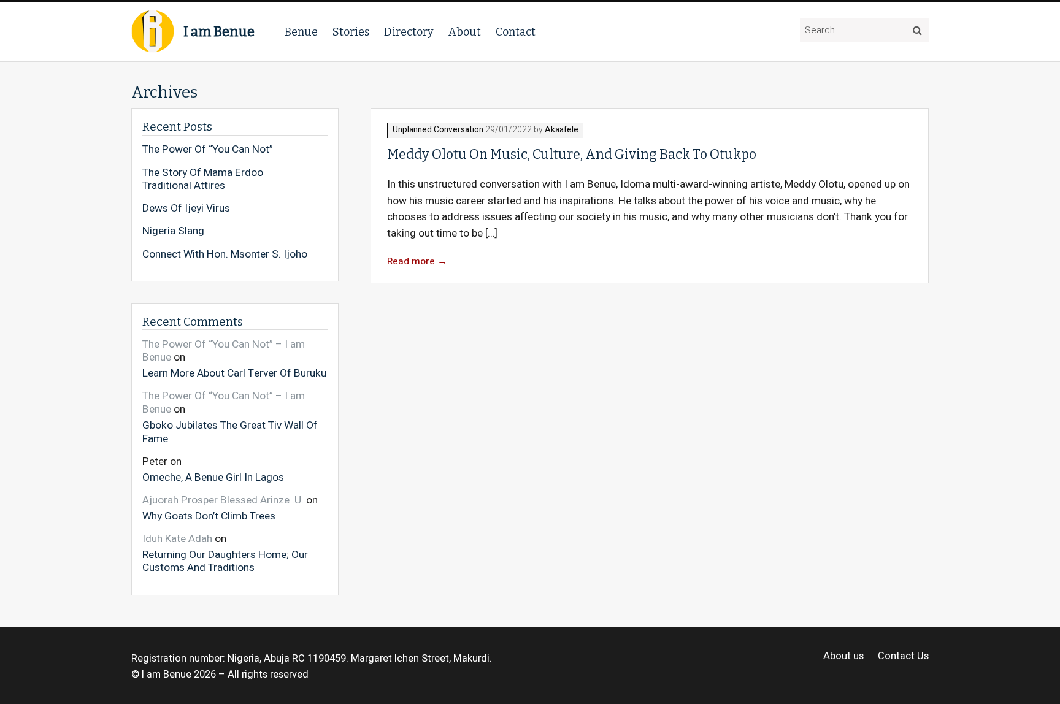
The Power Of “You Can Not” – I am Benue (223, 351)
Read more (417, 261)
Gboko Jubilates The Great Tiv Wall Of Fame (230, 431)
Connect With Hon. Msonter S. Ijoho (224, 254)
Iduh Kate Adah (177, 538)
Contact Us (903, 656)
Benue (301, 32)
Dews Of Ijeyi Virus (186, 208)
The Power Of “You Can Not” (207, 149)
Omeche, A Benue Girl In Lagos (213, 477)
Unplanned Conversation (438, 130)
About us (843, 656)
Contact (516, 32)
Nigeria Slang (173, 231)
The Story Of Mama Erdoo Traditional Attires (202, 179)
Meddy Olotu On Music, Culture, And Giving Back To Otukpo (571, 155)
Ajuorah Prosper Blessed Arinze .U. (223, 500)
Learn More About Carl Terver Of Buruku (234, 372)
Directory (409, 32)
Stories (350, 32)
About (464, 32)
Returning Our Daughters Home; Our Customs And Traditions (225, 561)
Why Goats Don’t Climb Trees (208, 515)
